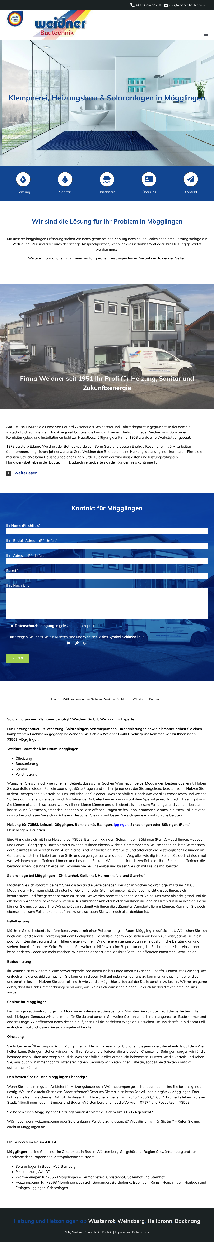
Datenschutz (140, 1232)
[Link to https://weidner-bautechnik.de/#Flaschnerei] (107, 179)
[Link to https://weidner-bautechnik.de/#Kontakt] (190, 179)
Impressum (122, 1232)
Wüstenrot (101, 1221)
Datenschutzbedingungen (36, 625)
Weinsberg (131, 1221)
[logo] (49, 12)
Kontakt (107, 1232)
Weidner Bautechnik (86, 1232)
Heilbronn (160, 1221)
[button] (107, 473)
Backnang (187, 1221)
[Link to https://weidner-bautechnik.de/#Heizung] (23, 179)
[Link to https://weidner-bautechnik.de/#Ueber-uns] (148, 179)
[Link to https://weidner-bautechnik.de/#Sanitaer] (65, 179)
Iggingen (121, 824)
